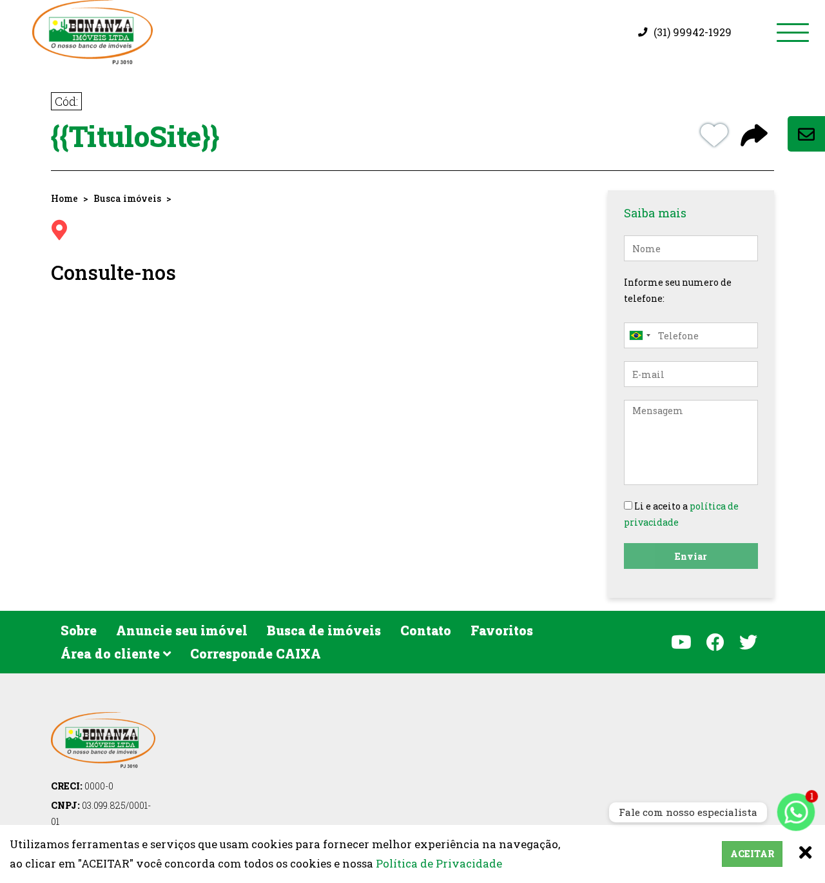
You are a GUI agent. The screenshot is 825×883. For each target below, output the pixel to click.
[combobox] (639, 335)
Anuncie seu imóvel (182, 630)
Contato (425, 630)
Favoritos (502, 630)
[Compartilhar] (754, 136)
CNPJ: (101, 813)
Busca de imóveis (324, 630)
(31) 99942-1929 (693, 32)
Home (64, 198)
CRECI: (82, 786)
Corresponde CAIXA (255, 653)
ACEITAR (752, 854)
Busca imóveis (127, 198)
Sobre (79, 630)
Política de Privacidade (439, 863)
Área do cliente (112, 653)
